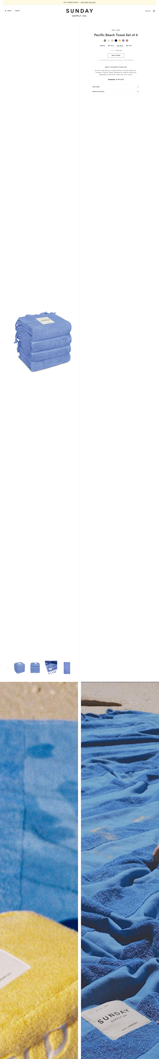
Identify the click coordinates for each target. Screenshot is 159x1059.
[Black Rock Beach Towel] (116, 40)
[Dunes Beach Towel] (108, 40)
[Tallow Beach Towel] (105, 40)
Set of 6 (129, 46)
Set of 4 (120, 46)
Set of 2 (111, 46)
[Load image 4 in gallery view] (67, 668)
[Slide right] (77, 669)
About (17, 11)
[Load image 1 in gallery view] (19, 668)
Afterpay (130, 60)
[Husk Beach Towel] (112, 40)
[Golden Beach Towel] (119, 40)
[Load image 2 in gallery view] (35, 668)
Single (102, 46)
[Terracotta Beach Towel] (127, 40)
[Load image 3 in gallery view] (51, 668)
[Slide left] (8, 669)
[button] (116, 79)
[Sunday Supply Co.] (79, 13)
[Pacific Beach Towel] (123, 40)
